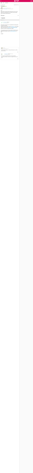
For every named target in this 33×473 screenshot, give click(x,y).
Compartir (3, 15)
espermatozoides (14, 27)
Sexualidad (6, 2)
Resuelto (6, 6)
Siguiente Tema (16, 4)
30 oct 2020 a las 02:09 (7, 54)
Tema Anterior (3, 4)
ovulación (9, 27)
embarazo (12, 26)
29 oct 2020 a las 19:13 (5, 48)
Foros (3, 2)
